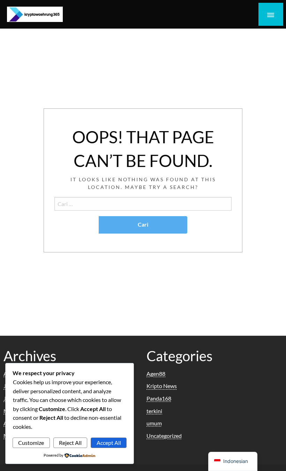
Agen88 (155, 373)
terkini (154, 411)
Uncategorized (164, 435)
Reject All (70, 442)
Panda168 (158, 398)
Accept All (109, 442)
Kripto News (161, 385)
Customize (31, 442)
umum (154, 423)
